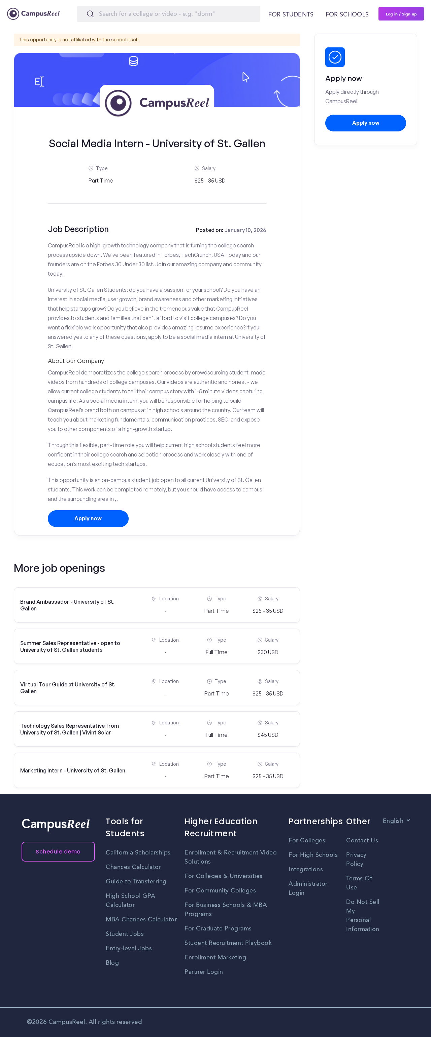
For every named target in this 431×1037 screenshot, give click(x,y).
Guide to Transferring (136, 882)
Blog (112, 963)
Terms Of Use (359, 883)
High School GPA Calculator (131, 900)
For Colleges (307, 841)
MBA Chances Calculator (141, 920)
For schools (347, 15)
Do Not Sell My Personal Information (362, 915)
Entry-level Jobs (129, 949)
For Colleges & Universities (224, 876)
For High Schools (313, 855)
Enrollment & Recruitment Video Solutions (231, 857)
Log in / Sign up (401, 13)
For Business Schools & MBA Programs (226, 909)
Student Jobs (125, 934)
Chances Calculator (133, 867)
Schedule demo (58, 851)
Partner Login (204, 972)
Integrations (306, 870)
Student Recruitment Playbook (228, 943)
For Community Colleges (220, 891)
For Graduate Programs (218, 929)
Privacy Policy (356, 859)
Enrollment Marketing (215, 958)
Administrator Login (308, 888)
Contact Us (362, 841)
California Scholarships (138, 853)
